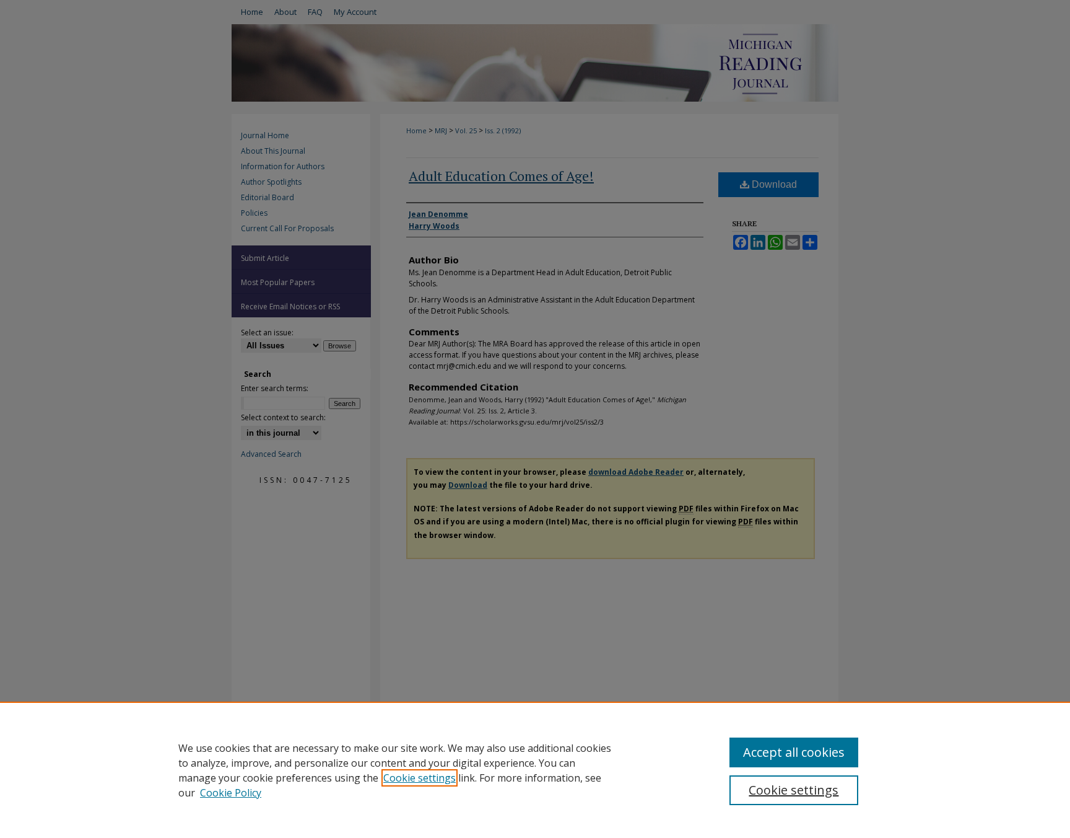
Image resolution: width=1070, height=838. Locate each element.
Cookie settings (419, 778)
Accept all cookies (794, 752)
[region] (535, 770)
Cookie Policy (230, 793)
